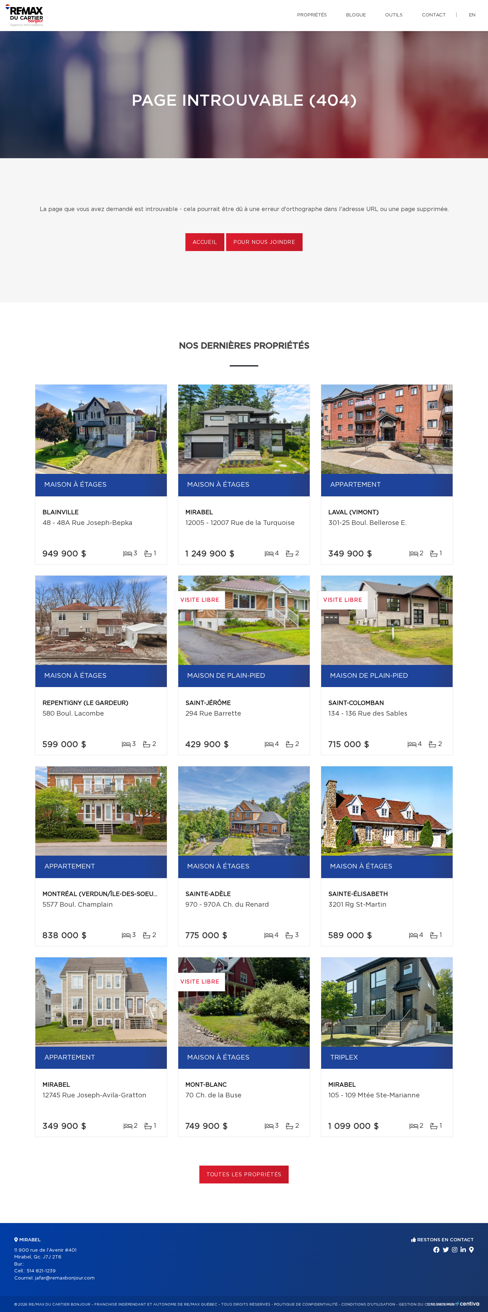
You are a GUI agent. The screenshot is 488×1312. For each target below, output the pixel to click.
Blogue (356, 15)
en (472, 15)
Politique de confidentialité (306, 1304)
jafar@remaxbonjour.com (65, 1278)
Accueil (205, 242)
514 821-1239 (41, 1271)
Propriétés (312, 15)
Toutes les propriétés (244, 1174)
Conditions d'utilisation (368, 1304)
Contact (434, 15)
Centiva (468, 1303)
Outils (394, 15)
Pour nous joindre (264, 242)
